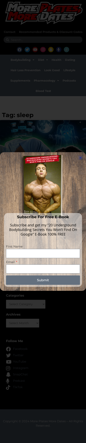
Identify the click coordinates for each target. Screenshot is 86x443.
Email (10, 262)
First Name (14, 246)
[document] (43, 221)
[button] (80, 157)
